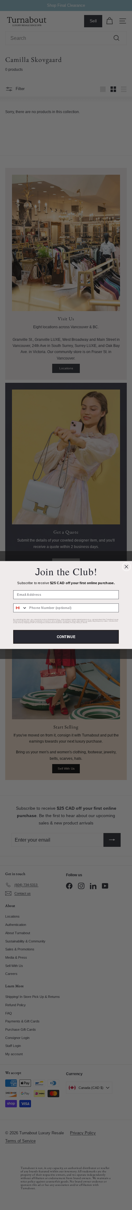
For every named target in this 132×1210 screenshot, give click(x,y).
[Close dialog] (126, 566)
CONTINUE (66, 636)
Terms (85, 622)
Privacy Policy (75, 622)
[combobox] (20, 608)
